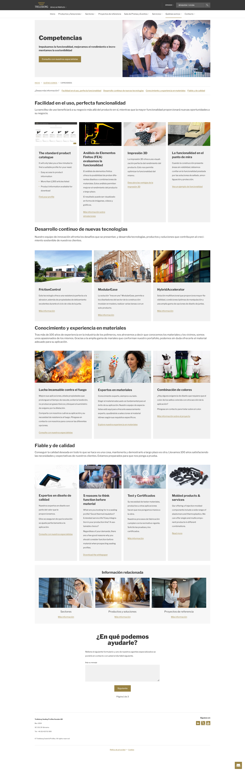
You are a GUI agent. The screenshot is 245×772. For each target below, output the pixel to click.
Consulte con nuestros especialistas (60, 59)
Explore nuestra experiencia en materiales (118, 424)
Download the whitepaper (95, 555)
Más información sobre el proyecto (173, 416)
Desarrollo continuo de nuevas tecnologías (123, 90)
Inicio (37, 83)
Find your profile (46, 197)
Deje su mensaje (91, 662)
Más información (47, 311)
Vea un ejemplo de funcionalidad (187, 186)
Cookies (131, 750)
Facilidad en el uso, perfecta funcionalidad (81, 90)
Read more (177, 533)
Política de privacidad (117, 750)
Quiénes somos (50, 83)
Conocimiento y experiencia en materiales (165, 90)
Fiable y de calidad (196, 90)
